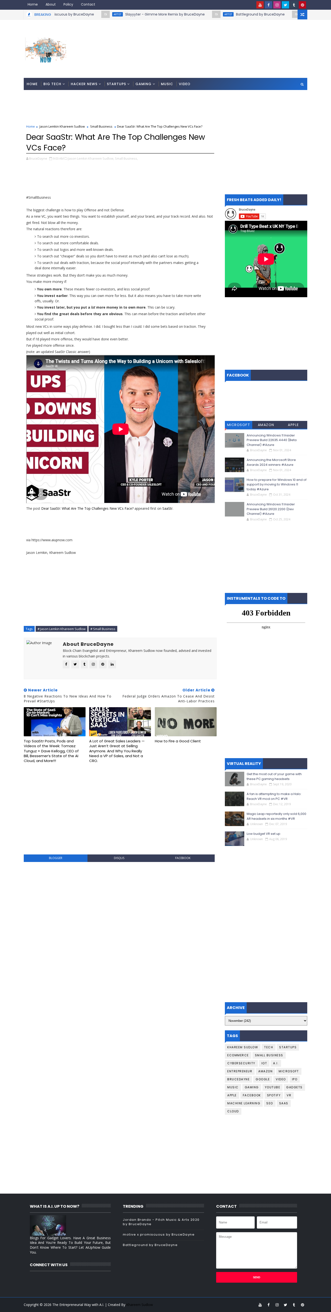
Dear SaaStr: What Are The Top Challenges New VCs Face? (87, 508)
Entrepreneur (239, 1071)
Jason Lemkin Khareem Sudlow (62, 126)
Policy (68, 4)
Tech (268, 1047)
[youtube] (260, 4)
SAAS (283, 1103)
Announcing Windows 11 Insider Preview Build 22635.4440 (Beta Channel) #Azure (272, 440)
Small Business (101, 126)
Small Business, (126, 158)
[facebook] (268, 4)
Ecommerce (238, 1055)
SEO (269, 1103)
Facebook (252, 1095)
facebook (182, 858)
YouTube (272, 1087)
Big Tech (52, 84)
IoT (264, 1063)
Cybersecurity (241, 1063)
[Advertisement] (218, 38)
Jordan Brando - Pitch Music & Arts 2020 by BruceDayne (161, 1221)
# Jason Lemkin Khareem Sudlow (62, 629)
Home (33, 4)
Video (184, 84)
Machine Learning (243, 1103)
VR (289, 1095)
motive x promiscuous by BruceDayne (159, 1234)
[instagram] (277, 4)
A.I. (276, 1063)
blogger (55, 858)
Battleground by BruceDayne (233, 14)
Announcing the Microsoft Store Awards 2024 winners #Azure (271, 462)
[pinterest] (302, 4)
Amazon (266, 424)
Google (263, 1079)
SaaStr (167, 508)
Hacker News (84, 84)
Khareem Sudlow (242, 1047)
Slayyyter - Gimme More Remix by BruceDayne (137, 14)
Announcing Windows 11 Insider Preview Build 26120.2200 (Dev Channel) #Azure (271, 509)
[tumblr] (294, 4)
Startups (116, 84)
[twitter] (285, 4)
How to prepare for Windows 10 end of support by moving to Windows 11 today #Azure (277, 484)
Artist (90, 14)
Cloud (233, 1111)
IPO (295, 1079)
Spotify (274, 1095)
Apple (293, 424)
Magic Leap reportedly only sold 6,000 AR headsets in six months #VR (276, 816)
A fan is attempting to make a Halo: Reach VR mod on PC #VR (274, 796)
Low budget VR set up (263, 833)
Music (167, 84)
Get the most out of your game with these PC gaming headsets (274, 776)
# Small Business (102, 629)
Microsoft (238, 424)
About (51, 4)
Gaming (143, 84)
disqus (119, 858)
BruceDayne (238, 1079)
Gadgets (294, 1087)
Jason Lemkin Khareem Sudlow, (91, 158)
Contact (88, 4)
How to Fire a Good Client (178, 741)
